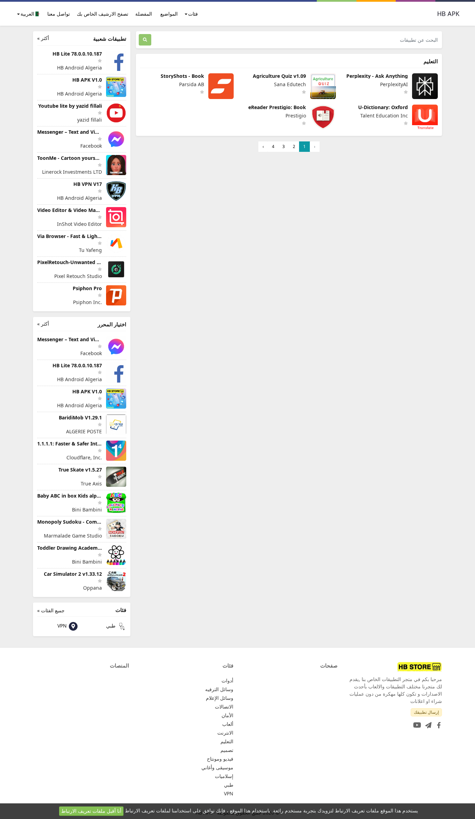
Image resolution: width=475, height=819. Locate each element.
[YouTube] (415, 723)
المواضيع (169, 13)
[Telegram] (427, 723)
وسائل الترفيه (219, 689)
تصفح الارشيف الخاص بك (102, 13)
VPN (62, 625)
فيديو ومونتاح (220, 758)
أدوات (227, 680)
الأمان (227, 715)
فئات (193, 13)
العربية (28, 13)
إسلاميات (224, 776)
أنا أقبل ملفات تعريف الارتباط (91, 811)
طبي (111, 625)
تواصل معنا (58, 13)
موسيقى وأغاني (217, 767)
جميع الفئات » (51, 610)
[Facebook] (437, 723)
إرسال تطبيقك (426, 712)
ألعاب (227, 724)
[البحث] (145, 40)
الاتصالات (224, 706)
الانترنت (225, 732)
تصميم (226, 750)
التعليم (226, 741)
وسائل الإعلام (219, 698)
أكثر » (43, 38)
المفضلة (143, 13)
